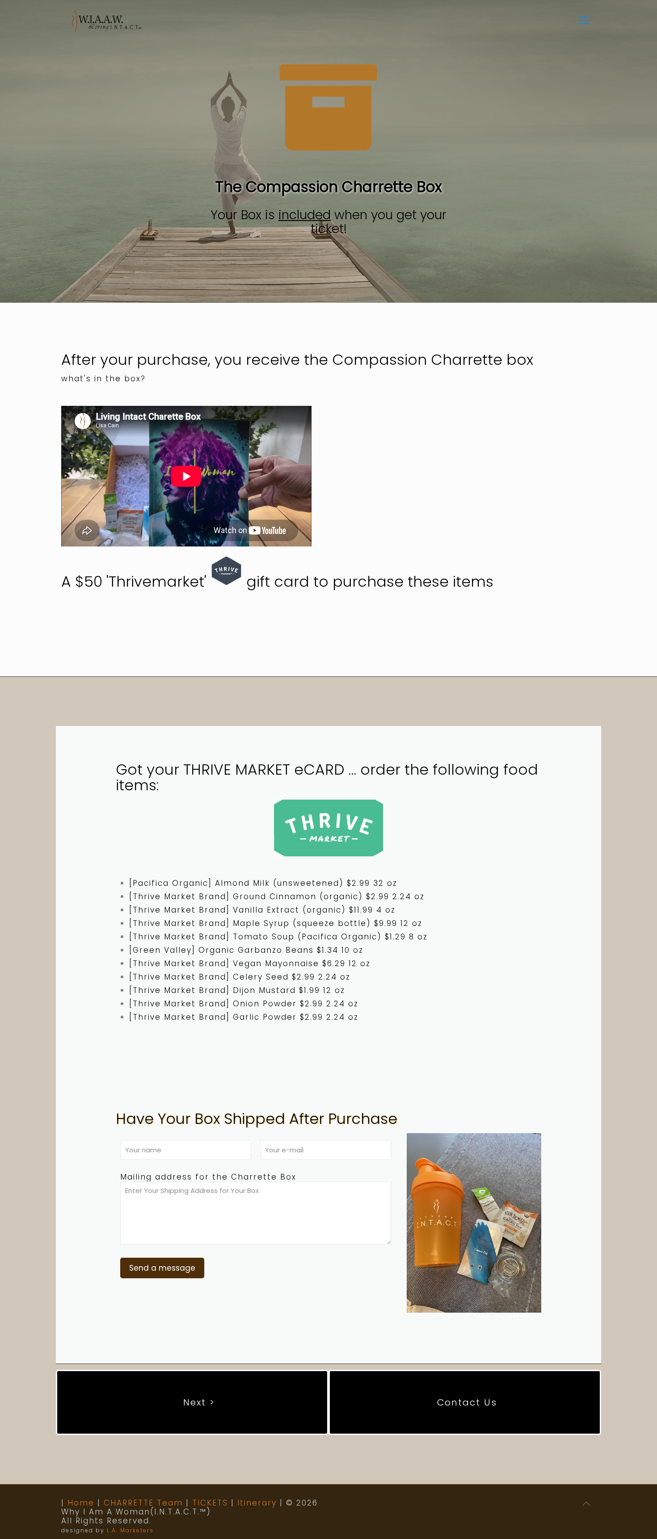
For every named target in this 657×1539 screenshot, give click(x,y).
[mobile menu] (583, 20)
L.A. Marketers (130, 1530)
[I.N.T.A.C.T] (106, 20)
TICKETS (210, 1502)
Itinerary (257, 1502)
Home (80, 1502)
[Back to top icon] (586, 1503)
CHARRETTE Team (143, 1502)
